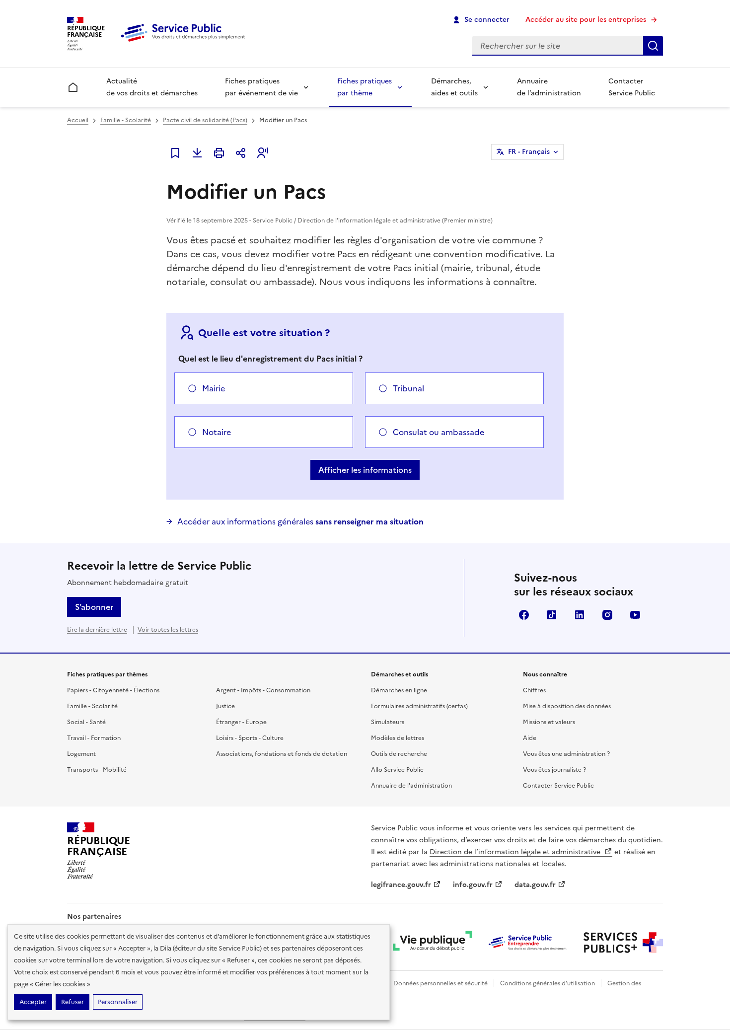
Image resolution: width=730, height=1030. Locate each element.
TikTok (552, 615)
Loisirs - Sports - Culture (250, 738)
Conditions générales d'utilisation (547, 983)
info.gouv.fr (473, 885)
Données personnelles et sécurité (440, 983)
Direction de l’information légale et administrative (516, 852)
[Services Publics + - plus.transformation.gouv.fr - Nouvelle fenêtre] (623, 942)
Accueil (77, 120)
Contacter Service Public (631, 87)
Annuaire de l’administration (549, 87)
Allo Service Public (397, 769)
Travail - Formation (94, 738)
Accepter (33, 1002)
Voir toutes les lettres (168, 629)
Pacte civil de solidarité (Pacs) (205, 120)
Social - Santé (86, 722)
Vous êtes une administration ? (566, 753)
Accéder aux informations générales (300, 521)
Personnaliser (118, 1002)
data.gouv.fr (535, 885)
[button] (263, 153)
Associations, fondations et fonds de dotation (281, 753)
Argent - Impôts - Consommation (263, 690)
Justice (225, 706)
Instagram (607, 615)
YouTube (635, 615)
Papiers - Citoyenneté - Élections (113, 690)
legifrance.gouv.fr (401, 885)
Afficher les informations (365, 470)
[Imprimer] (219, 153)
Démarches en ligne (399, 690)
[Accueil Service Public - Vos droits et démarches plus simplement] (185, 42)
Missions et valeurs (549, 722)
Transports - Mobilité (97, 769)
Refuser (72, 1002)
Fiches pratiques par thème (364, 87)
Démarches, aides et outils (454, 87)
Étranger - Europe (241, 722)
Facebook (524, 615)
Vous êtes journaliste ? (554, 769)
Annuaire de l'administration (411, 785)
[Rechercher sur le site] (653, 46)
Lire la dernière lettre (97, 629)
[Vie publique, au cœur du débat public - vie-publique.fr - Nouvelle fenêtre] (432, 942)
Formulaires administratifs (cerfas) (419, 706)
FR (529, 152)
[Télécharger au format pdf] (197, 153)
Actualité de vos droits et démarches (152, 87)
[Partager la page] (241, 153)
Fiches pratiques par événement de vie (261, 87)
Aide (529, 738)
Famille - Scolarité (125, 120)
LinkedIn (579, 615)
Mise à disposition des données (567, 706)
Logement (81, 753)
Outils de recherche (399, 753)
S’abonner (94, 607)
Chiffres (534, 690)
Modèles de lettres (397, 738)
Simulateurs (387, 722)
